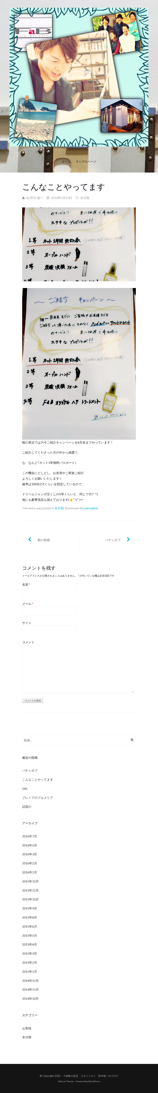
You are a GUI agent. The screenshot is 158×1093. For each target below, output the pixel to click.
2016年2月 (29, 863)
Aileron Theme (66, 1081)
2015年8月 (29, 917)
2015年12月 (30, 881)
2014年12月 (30, 980)
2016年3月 (29, 854)
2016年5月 (29, 845)
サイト (26, 623)
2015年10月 (30, 899)
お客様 (26, 1028)
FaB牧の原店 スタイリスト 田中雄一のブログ (91, 1075)
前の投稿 (44, 540)
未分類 (84, 198)
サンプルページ (86, 161)
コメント (28, 642)
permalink (91, 508)
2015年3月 (29, 953)
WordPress (94, 1081)
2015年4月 (29, 944)
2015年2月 (29, 962)
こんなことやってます (37, 779)
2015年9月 (29, 908)
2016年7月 (29, 836)
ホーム (66, 161)
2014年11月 (30, 989)
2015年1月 (29, 971)
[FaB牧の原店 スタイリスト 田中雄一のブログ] (79, 76)
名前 (26, 584)
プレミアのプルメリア (37, 797)
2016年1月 (29, 872)
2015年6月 (29, 926)
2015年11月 (30, 890)
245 (24, 788)
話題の (26, 806)
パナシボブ (112, 540)
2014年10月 (30, 998)
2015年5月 (29, 935)
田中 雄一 (36, 198)
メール (27, 603)
